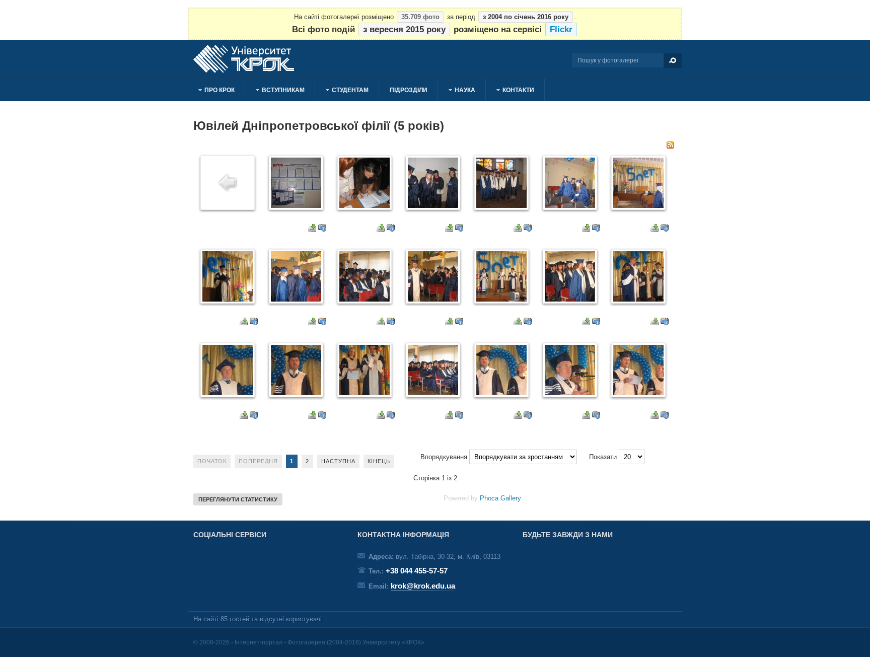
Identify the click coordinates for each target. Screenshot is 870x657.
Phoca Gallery (500, 498)
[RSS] (670, 147)
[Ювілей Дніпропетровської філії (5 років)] (296, 205)
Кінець (379, 461)
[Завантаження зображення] (312, 229)
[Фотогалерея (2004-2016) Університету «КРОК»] (248, 59)
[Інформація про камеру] (322, 229)
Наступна (338, 461)
